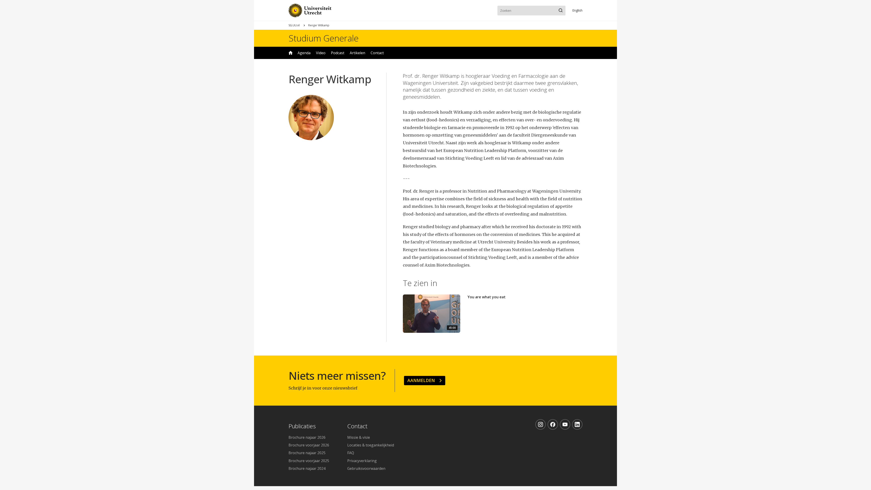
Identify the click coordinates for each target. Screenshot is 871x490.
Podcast (337, 52)
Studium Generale (324, 38)
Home (290, 52)
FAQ (350, 452)
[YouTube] (565, 424)
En (577, 10)
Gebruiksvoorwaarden (366, 468)
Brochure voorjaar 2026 (309, 445)
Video (320, 52)
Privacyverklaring (362, 460)
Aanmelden (421, 380)
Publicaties (302, 426)
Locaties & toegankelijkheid (370, 445)
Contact (377, 52)
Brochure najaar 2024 (307, 468)
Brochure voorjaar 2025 (309, 460)
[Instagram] (540, 424)
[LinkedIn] (577, 424)
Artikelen (357, 52)
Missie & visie (358, 437)
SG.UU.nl (294, 25)
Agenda (304, 52)
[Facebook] (553, 424)
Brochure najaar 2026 (307, 437)
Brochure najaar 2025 (307, 452)
